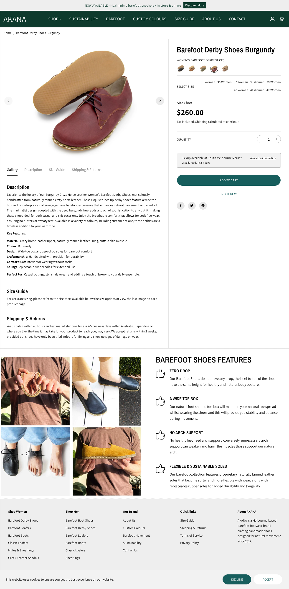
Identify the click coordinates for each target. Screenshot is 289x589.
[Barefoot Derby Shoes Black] (181, 69)
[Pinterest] (203, 205)
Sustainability (132, 542)
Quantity (184, 139)
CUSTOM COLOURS (149, 18)
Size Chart (184, 102)
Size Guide (57, 169)
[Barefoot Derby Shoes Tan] (192, 69)
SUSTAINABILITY (83, 18)
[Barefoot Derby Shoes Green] (203, 69)
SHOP (53, 18)
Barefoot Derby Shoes (23, 520)
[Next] (160, 101)
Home (7, 33)
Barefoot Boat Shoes (80, 520)
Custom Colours (134, 528)
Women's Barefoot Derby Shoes (201, 60)
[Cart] (281, 19)
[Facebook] (181, 205)
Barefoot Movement (136, 535)
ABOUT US (211, 18)
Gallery (12, 169)
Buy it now (229, 194)
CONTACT (237, 18)
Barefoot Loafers (19, 528)
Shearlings (73, 558)
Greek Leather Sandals (23, 558)
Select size (185, 86)
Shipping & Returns (86, 169)
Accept (268, 579)
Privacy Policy (189, 542)
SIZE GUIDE (184, 18)
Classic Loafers (18, 542)
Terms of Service (191, 535)
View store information (263, 158)
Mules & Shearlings (21, 550)
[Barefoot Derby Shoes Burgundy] (214, 69)
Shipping (201, 121)
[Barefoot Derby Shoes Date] (225, 69)
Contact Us (130, 550)
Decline (237, 579)
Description (33, 169)
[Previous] (8, 101)
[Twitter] (192, 205)
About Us (129, 520)
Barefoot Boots (18, 535)
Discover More (194, 5)
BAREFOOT (115, 18)
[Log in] (272, 19)
